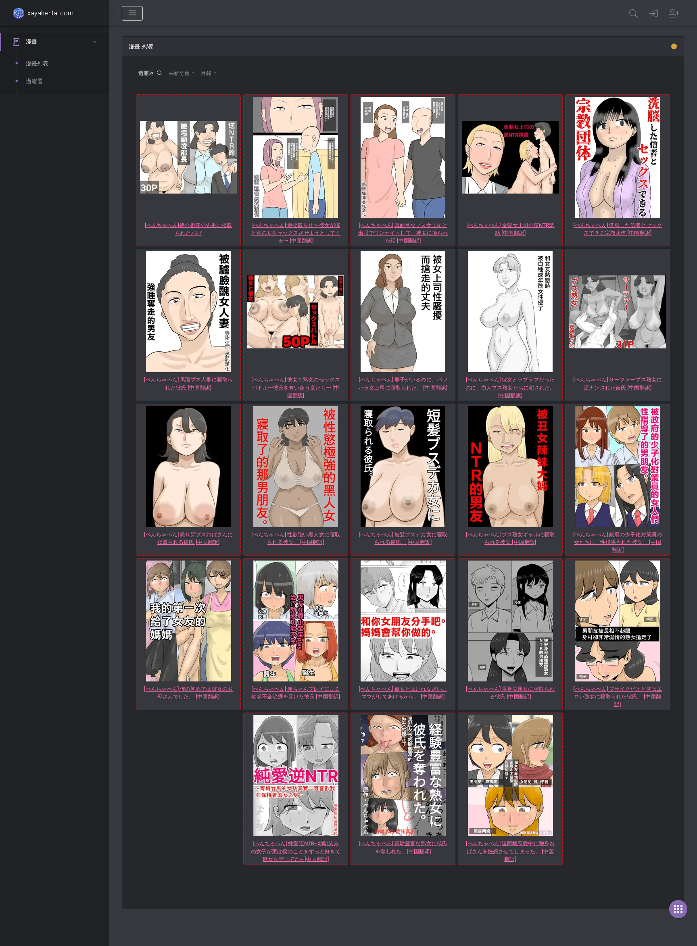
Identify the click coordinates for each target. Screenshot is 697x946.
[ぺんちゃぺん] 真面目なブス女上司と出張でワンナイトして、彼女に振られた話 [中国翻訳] (403, 233)
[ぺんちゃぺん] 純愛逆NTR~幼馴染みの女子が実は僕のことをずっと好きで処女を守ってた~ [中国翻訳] (296, 851)
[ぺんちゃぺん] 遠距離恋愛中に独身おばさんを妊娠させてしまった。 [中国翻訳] (510, 851)
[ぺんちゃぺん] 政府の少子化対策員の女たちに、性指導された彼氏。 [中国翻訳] (617, 542)
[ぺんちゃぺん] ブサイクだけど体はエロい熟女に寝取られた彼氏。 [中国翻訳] (617, 696)
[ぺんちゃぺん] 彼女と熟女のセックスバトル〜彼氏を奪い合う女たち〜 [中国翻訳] (295, 387)
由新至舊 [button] (180, 73)
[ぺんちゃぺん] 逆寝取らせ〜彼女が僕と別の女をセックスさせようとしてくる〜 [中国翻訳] (296, 233)
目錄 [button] (207, 73)
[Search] (634, 13)
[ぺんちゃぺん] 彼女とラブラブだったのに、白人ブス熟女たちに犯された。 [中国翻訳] (510, 387)
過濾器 (147, 73)
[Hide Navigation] (132, 13)
